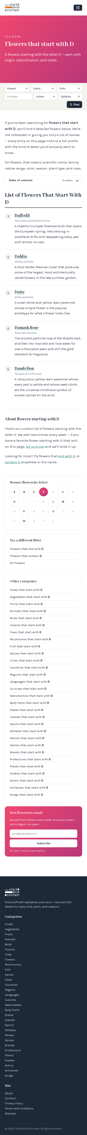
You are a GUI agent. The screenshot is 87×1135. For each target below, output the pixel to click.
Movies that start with (27, 738)
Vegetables (12, 929)
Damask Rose (27, 327)
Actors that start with (26, 780)
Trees (8, 954)
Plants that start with (26, 766)
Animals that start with (28, 611)
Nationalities (13, 1005)
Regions (10, 990)
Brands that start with (27, 752)
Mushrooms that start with (30, 639)
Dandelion (24, 368)
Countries (11, 984)
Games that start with (27, 745)
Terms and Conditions (19, 1108)
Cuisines (10, 1000)
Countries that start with (29, 667)
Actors (9, 1065)
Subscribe (43, 843)
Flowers (10, 959)
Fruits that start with (26, 604)
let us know (35, 447)
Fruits (9, 934)
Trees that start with (25, 632)
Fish (8, 969)
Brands (10, 1045)
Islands (10, 1020)
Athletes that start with (28, 731)
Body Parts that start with (29, 703)
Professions (13, 1050)
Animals (10, 939)
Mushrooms (13, 964)
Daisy (20, 292)
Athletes (10, 1030)
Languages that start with (30, 681)
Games (9, 1040)
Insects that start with (27, 625)
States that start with (26, 710)
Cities (8, 979)
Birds (8, 944)
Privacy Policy (14, 1103)
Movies (9, 1035)
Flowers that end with (27, 549)
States (9, 1015)
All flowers (17, 563)
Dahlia (21, 256)
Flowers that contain (26, 556)
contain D (12, 462)
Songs (9, 1075)
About (9, 1093)
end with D (66, 456)
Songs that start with (26, 794)
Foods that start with (26, 590)
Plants (9, 1055)
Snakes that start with (27, 773)
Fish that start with (25, 646)
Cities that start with (26, 660)
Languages (12, 995)
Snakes (10, 1060)
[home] (12, 8)
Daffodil (22, 215)
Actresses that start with (29, 787)
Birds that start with (26, 618)
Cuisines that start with (28, 688)
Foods (9, 924)
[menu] (78, 8)
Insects (10, 949)
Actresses (11, 1070)
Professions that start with (30, 759)
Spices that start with (27, 653)
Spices (9, 974)
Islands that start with (27, 717)
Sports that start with (27, 724)
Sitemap (10, 1113)
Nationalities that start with (31, 696)
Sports (9, 1025)
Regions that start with (28, 674)
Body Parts (12, 1010)
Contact (10, 1098)
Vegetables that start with (30, 597)
